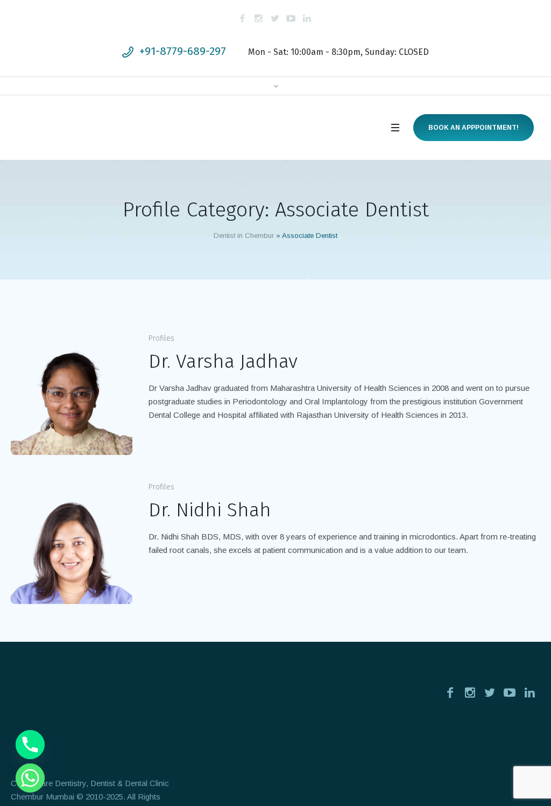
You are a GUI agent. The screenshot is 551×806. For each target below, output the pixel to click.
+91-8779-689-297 (182, 51)
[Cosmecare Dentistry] (103, 721)
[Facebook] (242, 18)
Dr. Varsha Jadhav (223, 361)
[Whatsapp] (30, 778)
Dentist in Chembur (244, 236)
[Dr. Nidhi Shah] (71, 543)
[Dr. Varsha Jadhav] (71, 394)
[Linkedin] (307, 18)
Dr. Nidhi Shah (210, 510)
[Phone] (30, 744)
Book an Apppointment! (473, 127)
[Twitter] (275, 18)
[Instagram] (258, 18)
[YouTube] (291, 18)
